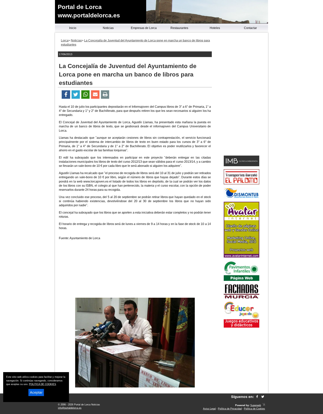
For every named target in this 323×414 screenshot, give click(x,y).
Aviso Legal (209, 408)
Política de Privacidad (230, 408)
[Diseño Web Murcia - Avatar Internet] (263, 405)
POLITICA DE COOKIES (42, 384)
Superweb (255, 405)
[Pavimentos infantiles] (241, 279)
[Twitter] (76, 94)
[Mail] (95, 94)
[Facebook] (66, 94)
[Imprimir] (105, 94)
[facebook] (257, 397)
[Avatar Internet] (241, 256)
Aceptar (36, 392)
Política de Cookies (254, 408)
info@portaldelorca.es (69, 408)
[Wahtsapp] (85, 94)
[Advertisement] (135, 269)
